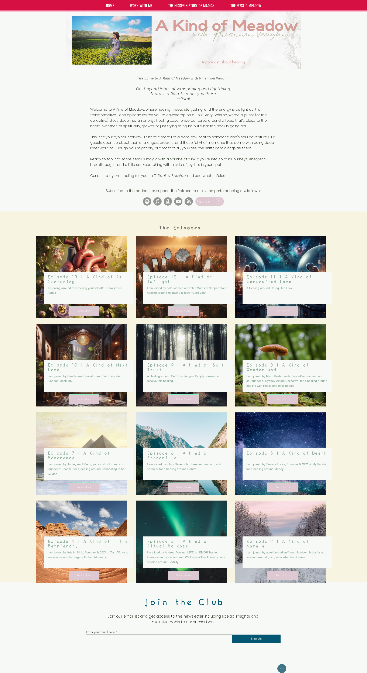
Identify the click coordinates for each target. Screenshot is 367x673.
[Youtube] (178, 201)
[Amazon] (168, 201)
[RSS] (189, 201)
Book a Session (172, 175)
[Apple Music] (157, 201)
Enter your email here (100, 631)
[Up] (281, 668)
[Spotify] (147, 201)
